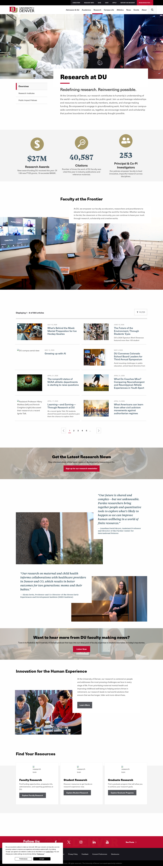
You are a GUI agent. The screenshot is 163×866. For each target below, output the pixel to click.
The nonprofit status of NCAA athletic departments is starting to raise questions (63, 381)
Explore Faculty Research (32, 795)
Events (136, 10)
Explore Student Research (77, 792)
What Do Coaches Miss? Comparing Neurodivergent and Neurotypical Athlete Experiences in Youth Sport (129, 383)
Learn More (85, 705)
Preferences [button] (40, 854)
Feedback (85, 854)
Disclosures (115, 854)
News (128, 10)
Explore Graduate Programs (122, 792)
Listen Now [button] (82, 649)
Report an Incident (128, 3)
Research (97, 10)
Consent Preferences (99, 854)
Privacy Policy (73, 854)
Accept (41, 859)
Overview (24, 86)
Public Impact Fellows (28, 100)
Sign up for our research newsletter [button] (81, 468)
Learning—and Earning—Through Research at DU (61, 406)
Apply (114, 3)
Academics (86, 10)
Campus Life (109, 10)
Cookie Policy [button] (49, 851)
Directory (76, 3)
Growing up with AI (55, 353)
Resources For (144, 3)
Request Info (89, 3)
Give (99, 3)
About (144, 10)
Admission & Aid (72, 10)
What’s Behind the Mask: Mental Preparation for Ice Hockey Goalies (62, 330)
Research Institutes (26, 93)
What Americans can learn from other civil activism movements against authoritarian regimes (128, 409)
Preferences (23, 859)
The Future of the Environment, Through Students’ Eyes (126, 330)
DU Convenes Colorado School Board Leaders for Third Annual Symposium (128, 356)
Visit (106, 3)
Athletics (120, 10)
